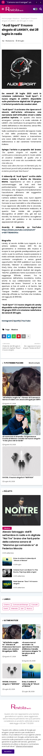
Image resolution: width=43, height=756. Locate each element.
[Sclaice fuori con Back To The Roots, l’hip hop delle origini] (7, 573)
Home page (7, 18)
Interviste (14, 609)
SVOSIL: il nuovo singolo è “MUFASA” (18, 477)
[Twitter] (9, 336)
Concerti (34, 605)
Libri (22, 609)
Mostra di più (34, 363)
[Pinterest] (18, 336)
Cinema (7, 605)
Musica (16, 18)
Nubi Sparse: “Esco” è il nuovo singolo (25, 582)
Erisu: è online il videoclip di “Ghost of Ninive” (24, 559)
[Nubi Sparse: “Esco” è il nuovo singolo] (7, 584)
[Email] (23, 336)
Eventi (6, 609)
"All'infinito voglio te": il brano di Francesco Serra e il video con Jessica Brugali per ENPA (21, 399)
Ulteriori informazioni (24, 746)
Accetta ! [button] (8, 751)
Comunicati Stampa (20, 605)
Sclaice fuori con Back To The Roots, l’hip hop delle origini (25, 571)
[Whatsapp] (14, 336)
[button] (36, 2)
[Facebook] (4, 336)
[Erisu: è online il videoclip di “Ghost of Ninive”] (7, 561)
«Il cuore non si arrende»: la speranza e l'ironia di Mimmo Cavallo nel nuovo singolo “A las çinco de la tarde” (21, 439)
